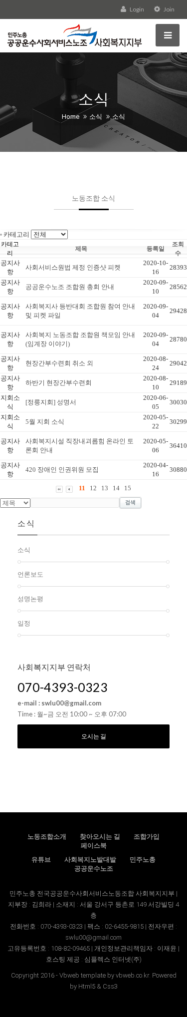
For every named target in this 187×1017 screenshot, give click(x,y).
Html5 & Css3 (98, 986)
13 (104, 488)
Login (136, 9)
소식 (95, 116)
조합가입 (147, 836)
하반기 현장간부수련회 (58, 382)
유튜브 (41, 859)
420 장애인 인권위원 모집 (62, 469)
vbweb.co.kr (132, 975)
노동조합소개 (46, 836)
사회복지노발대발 (90, 859)
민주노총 (143, 859)
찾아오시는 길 (100, 836)
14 (116, 488)
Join (169, 9)
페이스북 (94, 845)
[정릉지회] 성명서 (50, 402)
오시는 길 (93, 736)
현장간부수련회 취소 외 (59, 363)
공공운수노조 (93, 868)
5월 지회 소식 (44, 421)
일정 (23, 623)
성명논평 (30, 599)
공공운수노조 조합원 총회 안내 (69, 287)
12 (93, 488)
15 (127, 488)
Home (70, 116)
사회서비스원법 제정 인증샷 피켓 (73, 267)
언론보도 (30, 574)
